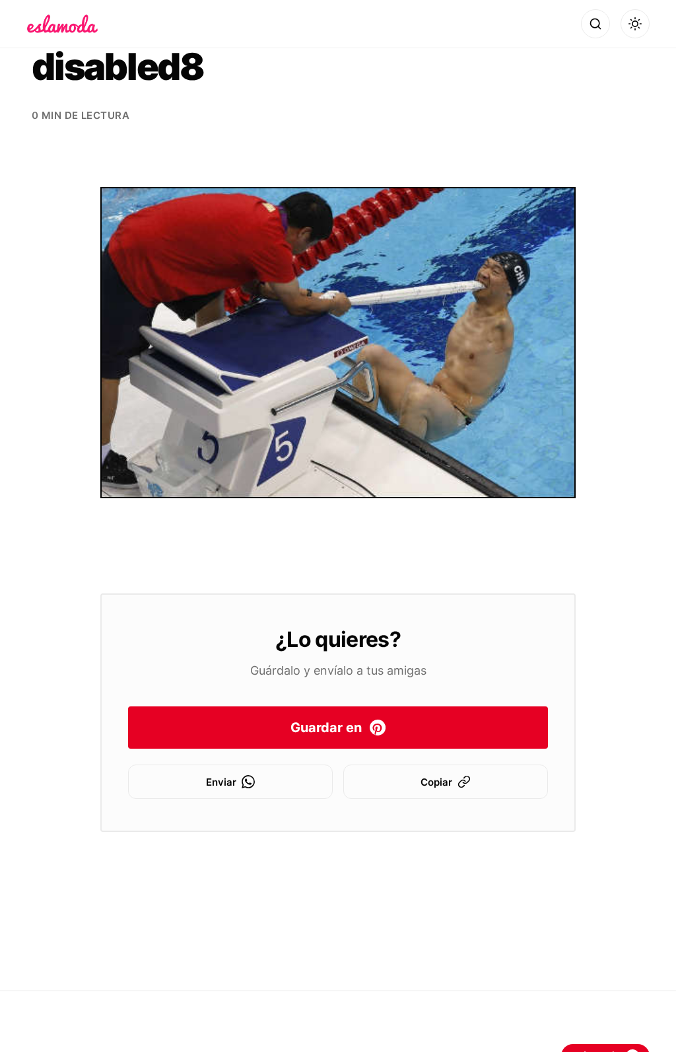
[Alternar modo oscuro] (635, 23)
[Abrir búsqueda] (595, 23)
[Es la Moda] (62, 24)
